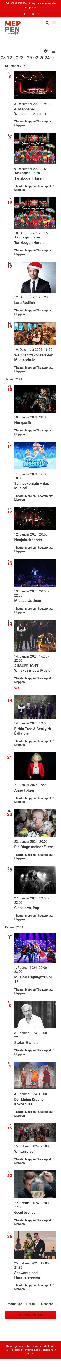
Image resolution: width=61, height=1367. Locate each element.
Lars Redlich (24, 303)
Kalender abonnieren (30, 1315)
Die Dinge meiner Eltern (33, 847)
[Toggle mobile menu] (54, 23)
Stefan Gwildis (26, 1042)
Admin (31, 1353)
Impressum (32, 1349)
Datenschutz (48, 1349)
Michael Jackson (28, 601)
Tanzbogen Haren (29, 178)
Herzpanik (22, 422)
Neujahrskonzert (28, 540)
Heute (30, 1304)
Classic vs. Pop (26, 908)
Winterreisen (24, 1151)
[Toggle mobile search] (47, 23)
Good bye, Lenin (27, 1212)
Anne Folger (24, 790)
